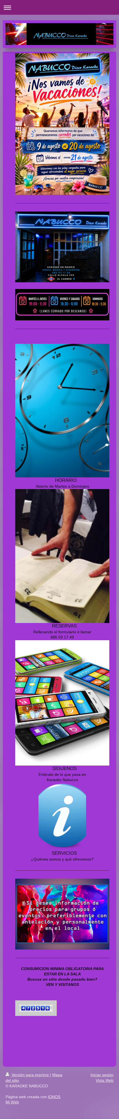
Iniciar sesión (101, 1075)
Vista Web (104, 1080)
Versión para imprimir (30, 1075)
